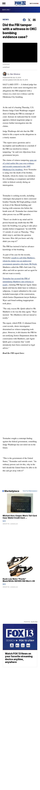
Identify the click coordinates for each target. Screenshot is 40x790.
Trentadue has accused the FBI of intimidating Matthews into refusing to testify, (18, 281)
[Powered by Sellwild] (34, 622)
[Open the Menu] (4, 3)
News (6, 19)
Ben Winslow (15, 74)
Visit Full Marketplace (30, 491)
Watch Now (33, 3)
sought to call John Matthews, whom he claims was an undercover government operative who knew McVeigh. (20, 260)
